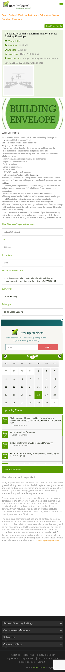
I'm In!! (48, 347)
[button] (31, 332)
